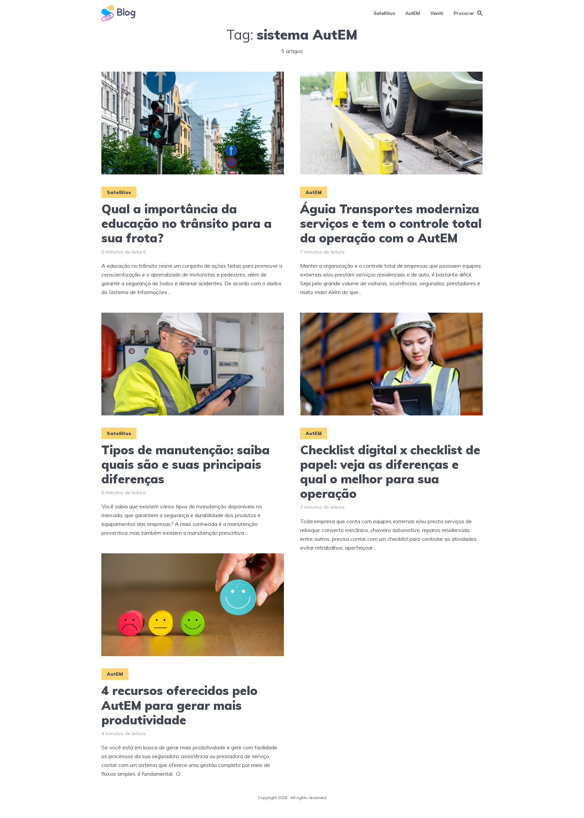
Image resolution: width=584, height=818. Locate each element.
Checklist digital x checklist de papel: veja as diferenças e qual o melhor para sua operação (390, 471)
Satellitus (384, 13)
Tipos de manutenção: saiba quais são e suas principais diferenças (185, 464)
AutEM (412, 13)
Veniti (436, 13)
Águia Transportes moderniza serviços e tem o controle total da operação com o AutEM (391, 223)
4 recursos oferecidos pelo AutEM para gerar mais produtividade (179, 705)
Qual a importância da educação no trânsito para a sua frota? (186, 223)
